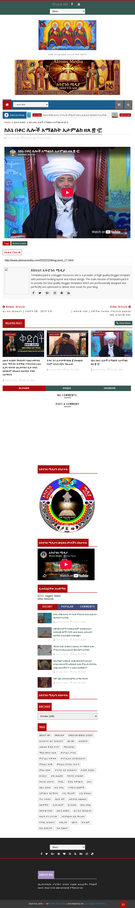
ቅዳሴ (61, 782)
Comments (87, 606)
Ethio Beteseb (46, 598)
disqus (67, 388)
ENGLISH (59, 735)
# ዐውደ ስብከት (19, 243)
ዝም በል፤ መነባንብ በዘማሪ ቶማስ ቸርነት (70, 678)
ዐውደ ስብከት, (46, 137)
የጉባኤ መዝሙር (47, 822)
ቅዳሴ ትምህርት (75, 782)
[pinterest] (59, 854)
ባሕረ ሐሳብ (44, 787)
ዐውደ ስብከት (19, 122)
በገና (89, 782)
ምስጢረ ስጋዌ (46, 764)
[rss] (75, 854)
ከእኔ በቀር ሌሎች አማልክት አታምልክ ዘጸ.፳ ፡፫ (109, 362)
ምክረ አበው (45, 770)
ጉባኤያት (63, 822)
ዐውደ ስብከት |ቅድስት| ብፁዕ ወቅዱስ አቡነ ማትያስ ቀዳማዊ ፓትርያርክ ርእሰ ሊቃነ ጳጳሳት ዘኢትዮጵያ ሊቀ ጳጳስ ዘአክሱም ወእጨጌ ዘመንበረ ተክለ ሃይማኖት (22, 367)
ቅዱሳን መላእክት (75, 776)
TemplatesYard (58, 904)
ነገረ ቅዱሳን (85, 793)
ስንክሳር (43, 776)
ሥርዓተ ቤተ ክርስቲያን (66, 770)
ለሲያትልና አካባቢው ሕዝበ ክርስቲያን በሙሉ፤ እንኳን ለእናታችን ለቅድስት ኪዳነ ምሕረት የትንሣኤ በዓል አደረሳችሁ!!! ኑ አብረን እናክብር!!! (75, 664)
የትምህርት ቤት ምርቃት (73, 816)
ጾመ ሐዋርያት (45, 828)
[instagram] (87, 854)
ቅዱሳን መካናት (46, 782)
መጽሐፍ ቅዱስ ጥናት (49, 747)
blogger (24, 388)
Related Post (13, 323)
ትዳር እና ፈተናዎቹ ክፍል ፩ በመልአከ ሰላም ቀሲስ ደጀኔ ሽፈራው (65, 362)
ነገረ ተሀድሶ (45, 799)
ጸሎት (75, 822)
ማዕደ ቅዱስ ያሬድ (48, 753)
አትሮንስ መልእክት (78, 799)
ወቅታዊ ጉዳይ (108, 115)
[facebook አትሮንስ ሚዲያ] (72, 4)
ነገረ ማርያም (68, 793)
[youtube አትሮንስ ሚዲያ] (79, 4)
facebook (109, 388)
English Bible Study (81, 735)
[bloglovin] (64, 854)
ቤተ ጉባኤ (59, 787)
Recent (48, 606)
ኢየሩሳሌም (58, 805)
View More (125, 323)
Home (7, 122)
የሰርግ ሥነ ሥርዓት (48, 816)
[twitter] (47, 854)
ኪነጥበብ (72, 805)
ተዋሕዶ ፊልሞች (76, 787)
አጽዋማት (44, 805)
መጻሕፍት (83, 741)
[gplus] (52, 854)
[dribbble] (70, 854)
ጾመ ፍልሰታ (62, 828)
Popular (67, 606)
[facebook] (41, 854)
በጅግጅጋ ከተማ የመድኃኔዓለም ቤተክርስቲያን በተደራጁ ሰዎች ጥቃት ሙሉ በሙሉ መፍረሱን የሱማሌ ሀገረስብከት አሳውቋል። (72, 632)
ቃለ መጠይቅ (57, 776)
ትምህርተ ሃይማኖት (48, 793)
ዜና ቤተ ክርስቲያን (83, 811)
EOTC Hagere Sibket (49, 595)
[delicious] (92, 854)
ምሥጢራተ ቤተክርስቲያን (73, 758)
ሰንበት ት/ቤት (88, 770)
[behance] (81, 854)
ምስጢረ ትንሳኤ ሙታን (68, 764)
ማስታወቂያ (69, 747)
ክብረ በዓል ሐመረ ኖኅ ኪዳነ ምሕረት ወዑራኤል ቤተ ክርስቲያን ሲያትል (58, 115)
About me (44, 735)
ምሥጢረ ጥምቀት (48, 758)
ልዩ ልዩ (71, 741)
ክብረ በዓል (86, 805)
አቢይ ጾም (60, 799)
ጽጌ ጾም (86, 822)
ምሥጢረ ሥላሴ (68, 753)
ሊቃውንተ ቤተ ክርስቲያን (51, 741)
